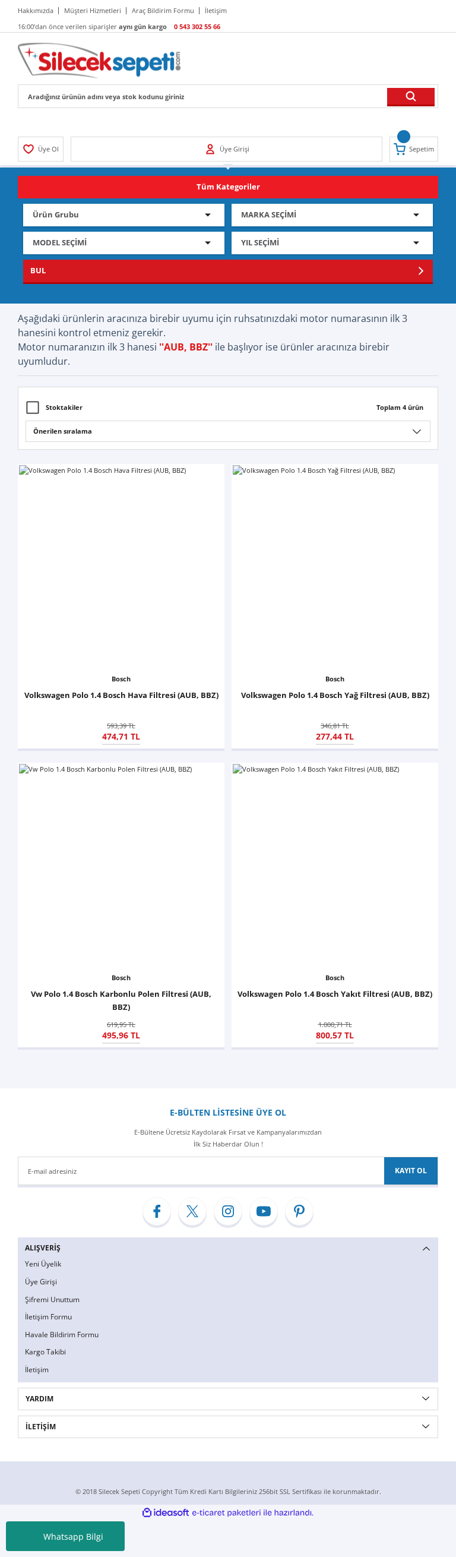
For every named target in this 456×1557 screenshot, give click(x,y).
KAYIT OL (411, 1171)
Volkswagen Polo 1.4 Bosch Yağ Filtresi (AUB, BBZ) (335, 695)
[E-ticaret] (226, 1513)
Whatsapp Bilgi (73, 1536)
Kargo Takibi (45, 1352)
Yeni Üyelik (43, 1264)
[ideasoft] (165, 1513)
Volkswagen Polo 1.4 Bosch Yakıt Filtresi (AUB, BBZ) (335, 993)
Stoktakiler (64, 407)
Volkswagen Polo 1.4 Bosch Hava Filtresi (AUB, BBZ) (121, 695)
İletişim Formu (48, 1317)
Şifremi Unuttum (52, 1299)
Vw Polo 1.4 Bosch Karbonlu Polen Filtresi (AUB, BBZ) (121, 1000)
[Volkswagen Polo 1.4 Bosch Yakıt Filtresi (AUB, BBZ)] (335, 866)
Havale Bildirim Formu (62, 1334)
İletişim (37, 1370)
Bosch (121, 678)
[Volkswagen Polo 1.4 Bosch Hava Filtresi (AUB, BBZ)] (121, 567)
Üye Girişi (41, 1282)
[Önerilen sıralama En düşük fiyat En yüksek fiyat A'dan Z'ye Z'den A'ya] (228, 431)
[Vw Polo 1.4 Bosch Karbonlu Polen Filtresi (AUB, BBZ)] (121, 866)
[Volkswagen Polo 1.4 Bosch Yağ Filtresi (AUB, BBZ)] (335, 567)
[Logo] (99, 59)
